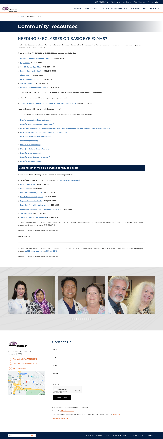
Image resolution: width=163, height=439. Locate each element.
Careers (152, 435)
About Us (78, 8)
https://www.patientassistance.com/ (35, 157)
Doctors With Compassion (114, 8)
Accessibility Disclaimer (60, 418)
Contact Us (155, 8)
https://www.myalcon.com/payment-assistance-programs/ (44, 132)
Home (20, 16)
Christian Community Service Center (35, 59)
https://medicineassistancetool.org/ (34, 149)
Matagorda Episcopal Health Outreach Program (39, 209)
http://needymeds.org (29, 141)
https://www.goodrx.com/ (30, 161)
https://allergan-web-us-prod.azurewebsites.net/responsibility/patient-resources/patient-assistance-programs (65, 128)
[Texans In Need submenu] (99, 8)
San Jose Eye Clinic (28, 83)
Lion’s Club (24, 75)
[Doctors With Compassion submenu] (127, 8)
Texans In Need (91, 8)
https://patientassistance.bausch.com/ (35, 136)
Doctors (127, 435)
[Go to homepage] (9, 8)
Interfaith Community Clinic (31, 197)
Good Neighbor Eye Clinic (30, 67)
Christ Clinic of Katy (28, 184)
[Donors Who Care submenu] (147, 8)
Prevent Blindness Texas (30, 79)
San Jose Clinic (26, 213)
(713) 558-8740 (51, 251)
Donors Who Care (138, 8)
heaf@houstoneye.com (33, 251)
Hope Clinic (25, 63)
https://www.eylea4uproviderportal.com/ (36, 124)
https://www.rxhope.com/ (30, 153)
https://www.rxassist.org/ (30, 145)
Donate (99, 435)
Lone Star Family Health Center (33, 205)
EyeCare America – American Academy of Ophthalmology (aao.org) (49, 103)
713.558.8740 (116, 414)
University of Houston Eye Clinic (33, 87)
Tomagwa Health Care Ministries (33, 217)
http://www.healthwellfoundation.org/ (35, 120)
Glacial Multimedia (67, 411)
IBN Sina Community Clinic (31, 193)
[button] (72, 319)
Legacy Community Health (31, 71)
